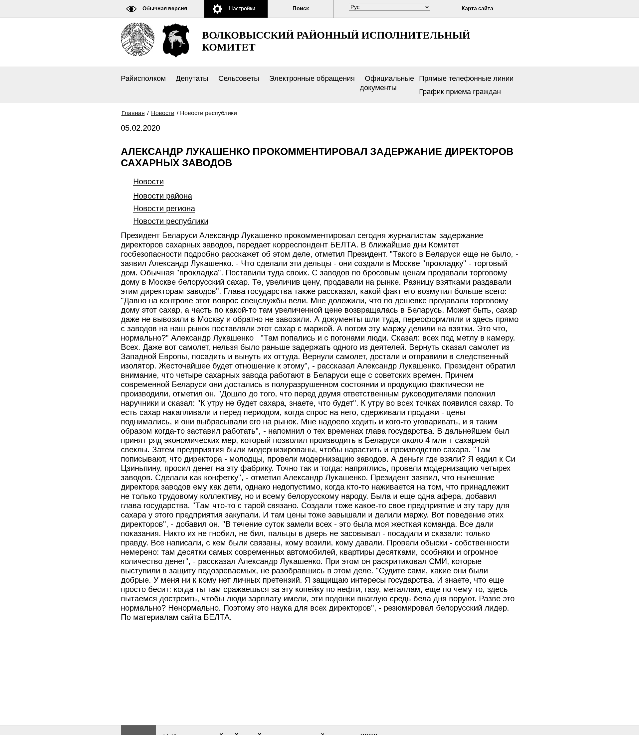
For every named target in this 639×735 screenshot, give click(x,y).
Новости (162, 113)
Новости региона (164, 208)
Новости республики (170, 221)
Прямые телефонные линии (466, 78)
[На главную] (137, 39)
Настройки (242, 8)
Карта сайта (477, 8)
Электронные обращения (312, 78)
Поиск (301, 8)
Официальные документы (387, 83)
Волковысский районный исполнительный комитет (336, 41)
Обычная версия (164, 8)
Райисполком (143, 78)
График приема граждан (460, 91)
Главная (133, 113)
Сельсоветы (238, 78)
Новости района (162, 195)
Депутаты (192, 78)
